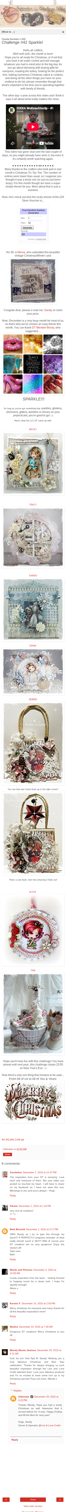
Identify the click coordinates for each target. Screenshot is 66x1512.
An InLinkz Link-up (13, 1139)
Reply (13, 1195)
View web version (33, 1506)
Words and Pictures (21, 1269)
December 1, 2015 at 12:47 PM (40, 1172)
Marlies (14, 1326)
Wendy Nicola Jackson (23, 1350)
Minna (21, 252)
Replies (17, 1390)
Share (7, 1154)
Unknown (23, 1396)
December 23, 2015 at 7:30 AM (36, 1326)
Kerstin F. (15, 1303)
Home (33, 1499)
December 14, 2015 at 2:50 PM (38, 1303)
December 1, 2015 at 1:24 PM (35, 1206)
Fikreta (14, 1206)
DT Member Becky (43, 327)
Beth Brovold (17, 1229)
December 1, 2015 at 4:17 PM (42, 1229)
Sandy (48, 310)
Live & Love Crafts (51, 1425)
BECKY (33, 429)
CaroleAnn (16, 1172)
